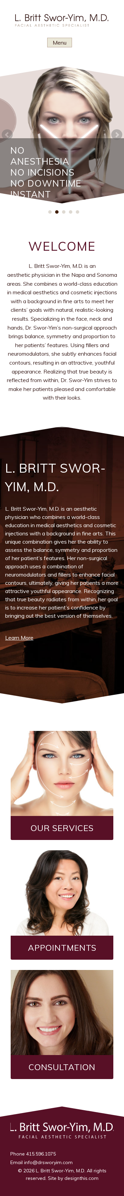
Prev (7, 134)
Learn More (19, 637)
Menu (59, 42)
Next (116, 134)
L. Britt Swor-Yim (62, 22)
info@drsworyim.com (48, 1162)
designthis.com (81, 1178)
